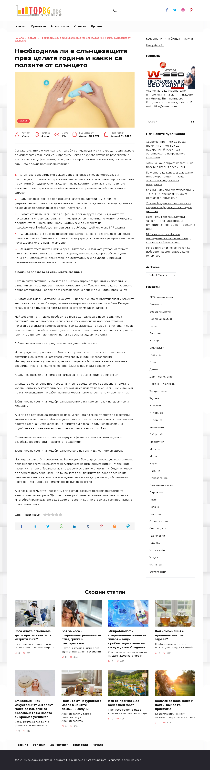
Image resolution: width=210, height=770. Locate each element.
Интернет (155, 420)
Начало (21, 26)
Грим (152, 362)
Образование (158, 477)
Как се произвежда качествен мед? (123, 703)
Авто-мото (156, 304)
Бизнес (154, 326)
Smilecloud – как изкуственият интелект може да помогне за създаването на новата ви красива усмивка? (34, 709)
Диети (153, 369)
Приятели (38, 26)
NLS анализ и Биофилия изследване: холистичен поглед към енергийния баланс (168, 238)
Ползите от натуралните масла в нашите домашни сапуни (82, 705)
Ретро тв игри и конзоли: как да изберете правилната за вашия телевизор (168, 251)
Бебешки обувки (160, 318)
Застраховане (158, 391)
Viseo (138, 760)
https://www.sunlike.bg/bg (32, 227)
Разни (153, 499)
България (155, 340)
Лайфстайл (156, 434)
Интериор (156, 412)
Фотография (157, 571)
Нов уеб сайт (155, 45)
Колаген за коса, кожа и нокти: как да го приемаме (174, 705)
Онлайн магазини (161, 485)
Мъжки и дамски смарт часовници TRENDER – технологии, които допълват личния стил (170, 193)
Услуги (153, 557)
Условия (80, 26)
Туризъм (154, 542)
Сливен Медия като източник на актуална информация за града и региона (169, 207)
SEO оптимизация (161, 297)
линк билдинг (173, 38)
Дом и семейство (161, 376)
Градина (155, 355)
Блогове (155, 333)
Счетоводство (158, 528)
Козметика (156, 427)
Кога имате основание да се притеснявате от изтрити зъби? (33, 635)
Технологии (157, 535)
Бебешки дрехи (160, 311)
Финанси (155, 564)
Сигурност (156, 514)
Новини (154, 470)
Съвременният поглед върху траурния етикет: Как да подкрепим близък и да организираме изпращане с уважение (166, 149)
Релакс (154, 506)
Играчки (155, 405)
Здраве (23, 121)
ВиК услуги (156, 347)
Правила (97, 26)
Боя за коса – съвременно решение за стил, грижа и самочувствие (81, 637)
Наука (153, 463)
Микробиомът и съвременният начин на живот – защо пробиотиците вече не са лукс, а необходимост (128, 639)
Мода (153, 456)
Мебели (154, 449)
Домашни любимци (162, 383)
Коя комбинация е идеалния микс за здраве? (169, 635)
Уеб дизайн (157, 550)
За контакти (60, 26)
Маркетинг (156, 441)
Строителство (158, 521)
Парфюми (156, 492)
